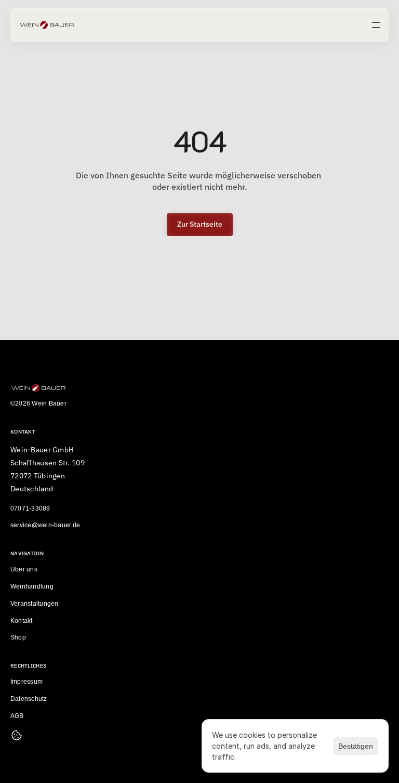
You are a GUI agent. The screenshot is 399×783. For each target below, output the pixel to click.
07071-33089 (30, 508)
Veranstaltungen (34, 603)
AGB (17, 716)
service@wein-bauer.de (45, 525)
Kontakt (21, 620)
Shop (18, 638)
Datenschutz (28, 698)
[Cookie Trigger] (16, 735)
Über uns (23, 569)
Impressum (26, 682)
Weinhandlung (32, 586)
